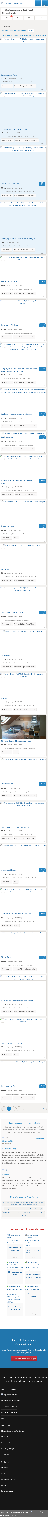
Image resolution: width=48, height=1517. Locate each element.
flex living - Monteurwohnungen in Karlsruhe (17, 414)
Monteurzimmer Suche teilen (35, 1109)
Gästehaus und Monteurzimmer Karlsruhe (16, 913)
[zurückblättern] (5, 55)
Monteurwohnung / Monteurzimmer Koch (16, 741)
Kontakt (6, 1455)
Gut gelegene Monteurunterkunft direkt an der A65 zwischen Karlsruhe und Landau (19, 370)
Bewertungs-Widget (7, 1449)
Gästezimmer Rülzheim (9, 325)
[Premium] (43, 1231)
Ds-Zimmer (5, 698)
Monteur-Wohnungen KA (10, 183)
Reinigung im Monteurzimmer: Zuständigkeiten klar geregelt (23, 1209)
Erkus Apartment (7, 437)
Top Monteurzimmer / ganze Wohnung (14, 129)
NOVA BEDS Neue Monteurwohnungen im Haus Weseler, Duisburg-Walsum (33, 1252)
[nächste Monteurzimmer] (18, 1108)
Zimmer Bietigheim (8, 784)
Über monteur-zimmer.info (9, 1412)
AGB (3, 1473)
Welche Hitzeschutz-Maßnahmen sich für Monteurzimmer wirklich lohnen (23, 1214)
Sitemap (3, 1485)
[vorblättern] (40, 55)
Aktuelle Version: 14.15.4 (8, 1515)
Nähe (29, 18)
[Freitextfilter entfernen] (37, 3)
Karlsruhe (31, 30)
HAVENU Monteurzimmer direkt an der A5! (17, 1001)
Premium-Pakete (6, 1443)
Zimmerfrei (5, 569)
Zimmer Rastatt (6, 957)
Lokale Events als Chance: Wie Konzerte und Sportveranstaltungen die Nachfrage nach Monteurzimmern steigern (23, 1204)
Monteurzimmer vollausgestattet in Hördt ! (16, 612)
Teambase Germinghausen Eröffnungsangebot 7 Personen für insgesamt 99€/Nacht (14, 1308)
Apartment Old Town (8, 870)
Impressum (4, 1467)
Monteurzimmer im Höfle (15, 1273)
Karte (19, 18)
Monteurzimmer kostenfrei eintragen (12, 1431)
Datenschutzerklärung (8, 1479)
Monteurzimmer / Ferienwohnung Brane (15, 827)
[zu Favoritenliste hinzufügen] (3, 40)
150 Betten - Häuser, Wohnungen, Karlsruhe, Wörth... (17, 482)
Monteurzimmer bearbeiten (9, 1437)
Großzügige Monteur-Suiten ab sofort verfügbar (18, 239)
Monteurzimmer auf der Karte (10, 1401)
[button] (3, 1108)
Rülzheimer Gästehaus (9, 281)
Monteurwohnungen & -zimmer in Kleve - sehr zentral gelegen (33, 1276)
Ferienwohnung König (9, 75)
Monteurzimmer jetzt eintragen (25, 1359)
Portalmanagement (7, 1491)
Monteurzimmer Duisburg (33, 1295)
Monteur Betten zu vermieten (11, 1043)
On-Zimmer (5, 656)
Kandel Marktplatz (7, 526)
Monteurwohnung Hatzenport (15, 1249)
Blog (2, 1418)
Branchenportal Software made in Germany (15, 1512)
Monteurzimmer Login (10, 1502)
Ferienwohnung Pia (8, 1086)
